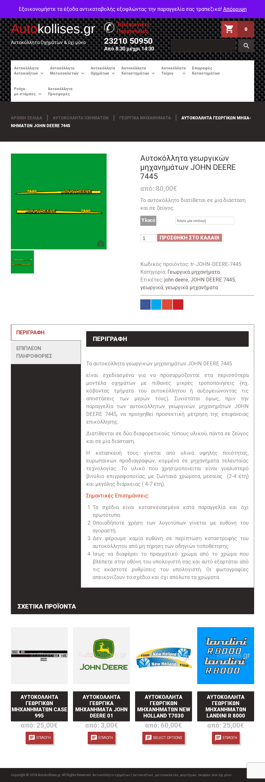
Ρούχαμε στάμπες (23, 91)
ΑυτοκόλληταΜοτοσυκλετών (62, 70)
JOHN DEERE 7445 (212, 280)
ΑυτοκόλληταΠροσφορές (60, 91)
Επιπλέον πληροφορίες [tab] (34, 352)
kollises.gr (53, 28)
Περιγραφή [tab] (30, 332)
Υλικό (148, 220)
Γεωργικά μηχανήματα (145, 117)
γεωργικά (151, 287)
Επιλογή (43, 737)
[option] (59, 201)
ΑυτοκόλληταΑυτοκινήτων (25, 70)
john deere (176, 280)
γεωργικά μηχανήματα (191, 287)
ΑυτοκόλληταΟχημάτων (101, 70)
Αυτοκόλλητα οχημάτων (81, 117)
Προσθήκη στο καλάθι (189, 238)
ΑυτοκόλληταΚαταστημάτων (133, 70)
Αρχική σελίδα (26, 117)
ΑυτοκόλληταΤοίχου (172, 70)
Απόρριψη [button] (235, 9)
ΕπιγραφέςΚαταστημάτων (206, 70)
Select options (167, 737)
